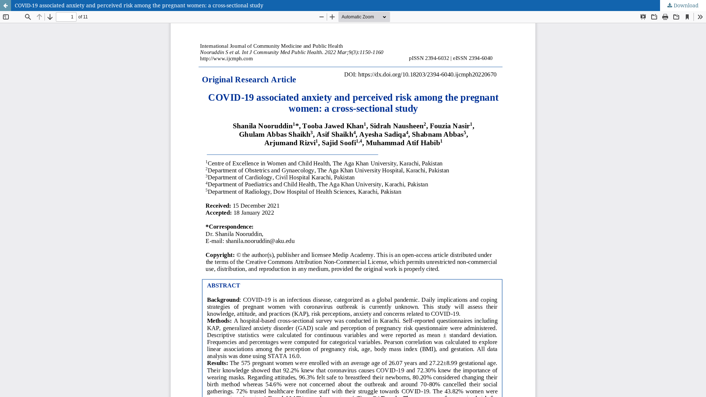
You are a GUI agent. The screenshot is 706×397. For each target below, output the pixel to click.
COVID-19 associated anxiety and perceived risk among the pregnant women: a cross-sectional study (139, 5)
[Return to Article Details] (5, 5)
